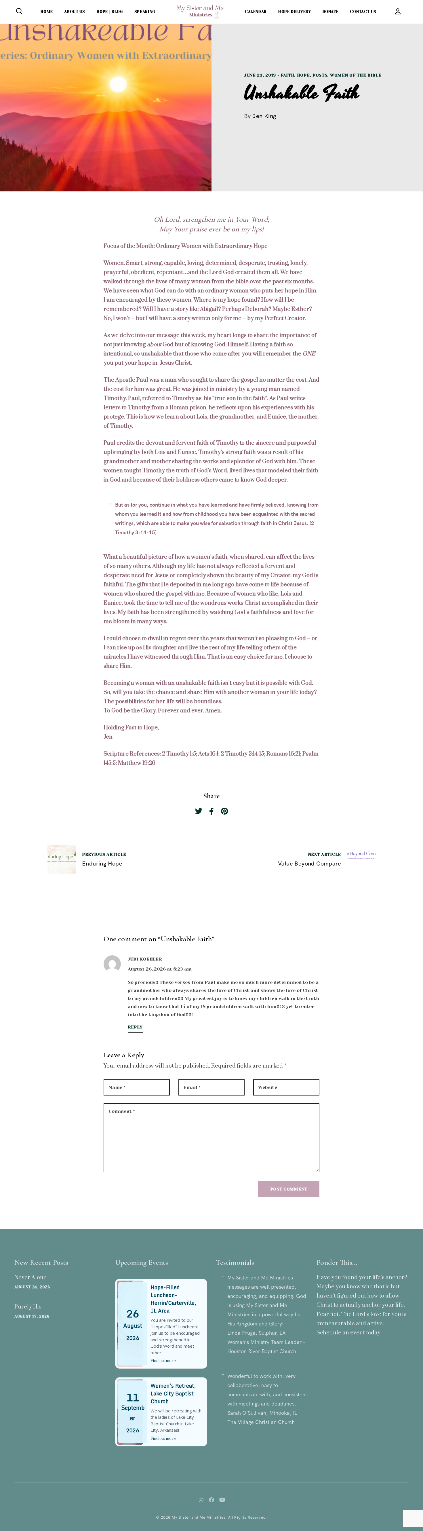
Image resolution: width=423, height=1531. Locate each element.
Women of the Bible (356, 75)
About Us (74, 11)
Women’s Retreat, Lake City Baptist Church (173, 1393)
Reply (135, 1027)
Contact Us (363, 11)
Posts (320, 75)
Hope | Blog (110, 11)
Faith (287, 75)
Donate (331, 11)
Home (47, 11)
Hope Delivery (294, 11)
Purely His (27, 1307)
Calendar (256, 11)
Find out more (163, 1360)
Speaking (144, 11)
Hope (303, 75)
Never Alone (30, 1277)
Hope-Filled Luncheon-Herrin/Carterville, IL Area (173, 1299)
